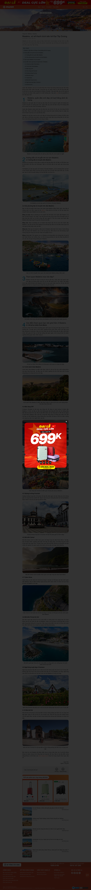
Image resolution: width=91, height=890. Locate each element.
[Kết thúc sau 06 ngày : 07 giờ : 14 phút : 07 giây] (45, 468)
